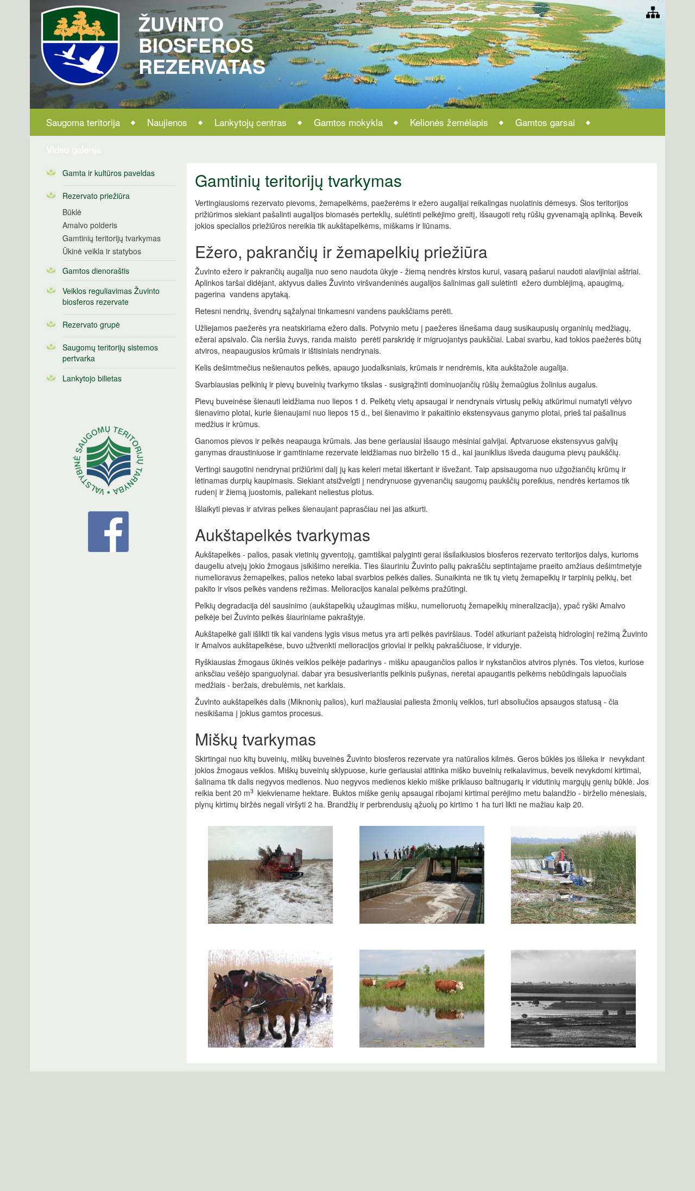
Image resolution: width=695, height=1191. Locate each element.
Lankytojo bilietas (92, 378)
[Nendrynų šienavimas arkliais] (270, 997)
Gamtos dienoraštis (95, 270)
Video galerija (73, 149)
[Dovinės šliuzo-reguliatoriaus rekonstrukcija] (421, 874)
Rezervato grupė (91, 324)
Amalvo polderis (89, 225)
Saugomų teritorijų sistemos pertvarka (110, 352)
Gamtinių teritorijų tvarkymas (111, 238)
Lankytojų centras (250, 122)
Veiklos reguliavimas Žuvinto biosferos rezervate (111, 296)
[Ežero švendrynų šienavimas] (573, 874)
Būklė (71, 211)
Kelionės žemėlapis (449, 122)
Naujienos (167, 122)
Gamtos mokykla (348, 122)
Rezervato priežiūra (96, 195)
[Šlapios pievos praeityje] (573, 997)
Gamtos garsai (545, 122)
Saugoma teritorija (83, 122)
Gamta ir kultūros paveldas (108, 172)
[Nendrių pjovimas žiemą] (270, 874)
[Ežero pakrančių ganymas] (421, 997)
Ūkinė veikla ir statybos (101, 251)
